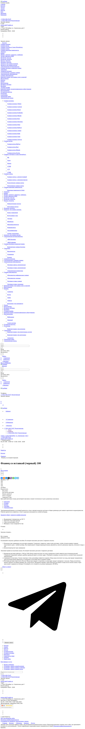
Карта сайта (7, 659)
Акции (6, 647)
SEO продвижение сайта (8, 718)
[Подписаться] (2, 674)
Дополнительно (8, 507)
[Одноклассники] (4, 478)
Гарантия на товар (9, 656)
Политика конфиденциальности (10, 719)
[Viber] (11, 478)
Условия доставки (9, 653)
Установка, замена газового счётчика (14, 667)
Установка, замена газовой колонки (14, 666)
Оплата (6, 504)
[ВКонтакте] (2, 478)
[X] (9, 478)
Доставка (6, 506)
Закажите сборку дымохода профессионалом (13, 515)
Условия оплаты (8, 651)
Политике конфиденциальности (62, 726)
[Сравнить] (2, 474)
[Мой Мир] (6, 478)
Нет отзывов (4, 470)
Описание (7, 501)
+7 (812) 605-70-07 (6, 19)
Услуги (6, 650)
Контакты (7, 654)
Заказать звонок (9, 642)
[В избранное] (2, 472)
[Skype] (16, 478)
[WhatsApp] (13, 478)
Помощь (6, 657)
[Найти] (2, 354)
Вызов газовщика (9, 664)
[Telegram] (18, 478)
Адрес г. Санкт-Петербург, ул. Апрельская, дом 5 (14, 435)
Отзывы (6, 503)
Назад (10, 430)
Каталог (6, 645)
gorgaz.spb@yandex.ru (7, 25)
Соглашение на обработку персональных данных (15, 721)
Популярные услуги (6, 661)
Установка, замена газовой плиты (13, 669)
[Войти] (1, 400)
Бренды (6, 648)
